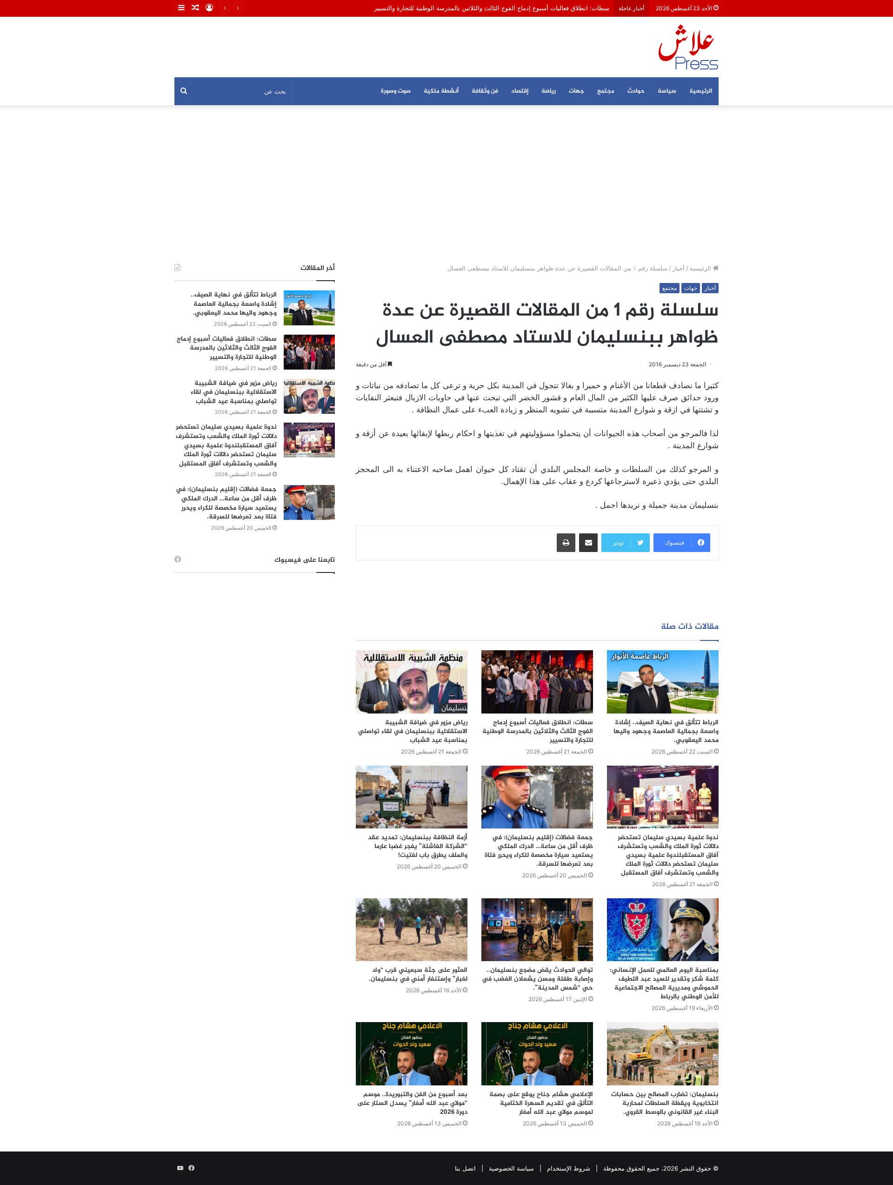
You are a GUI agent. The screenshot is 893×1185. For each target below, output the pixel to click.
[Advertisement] (446, 184)
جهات (576, 91)
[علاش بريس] (688, 47)
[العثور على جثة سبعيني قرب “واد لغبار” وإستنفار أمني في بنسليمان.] (411, 929)
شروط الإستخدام (568, 1168)
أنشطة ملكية (441, 91)
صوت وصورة (396, 91)
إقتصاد (519, 91)
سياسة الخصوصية (511, 1168)
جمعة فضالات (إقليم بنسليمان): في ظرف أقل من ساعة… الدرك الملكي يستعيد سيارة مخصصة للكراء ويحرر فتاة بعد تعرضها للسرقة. (539, 850)
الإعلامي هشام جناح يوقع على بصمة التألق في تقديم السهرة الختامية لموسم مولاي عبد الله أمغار (541, 1103)
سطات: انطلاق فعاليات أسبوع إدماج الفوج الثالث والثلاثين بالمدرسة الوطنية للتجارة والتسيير (491, 8)
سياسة (667, 91)
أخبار (679, 268)
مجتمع (605, 91)
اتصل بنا (465, 1168)
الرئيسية (700, 91)
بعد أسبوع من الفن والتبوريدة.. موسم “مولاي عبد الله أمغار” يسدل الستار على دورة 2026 (412, 1103)
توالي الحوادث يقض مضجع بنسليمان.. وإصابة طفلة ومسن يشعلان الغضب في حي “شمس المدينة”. (537, 979)
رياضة (548, 91)
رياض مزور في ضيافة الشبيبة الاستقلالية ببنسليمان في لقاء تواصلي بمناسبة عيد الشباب (412, 731)
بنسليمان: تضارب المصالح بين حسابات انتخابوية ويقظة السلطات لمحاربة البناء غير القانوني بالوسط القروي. (665, 1103)
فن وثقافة (485, 91)
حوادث (636, 91)
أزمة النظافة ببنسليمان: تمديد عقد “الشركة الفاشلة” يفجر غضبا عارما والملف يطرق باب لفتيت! (417, 846)
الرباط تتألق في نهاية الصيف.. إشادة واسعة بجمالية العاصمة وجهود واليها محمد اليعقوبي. (666, 731)
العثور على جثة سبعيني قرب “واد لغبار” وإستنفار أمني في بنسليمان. (418, 974)
